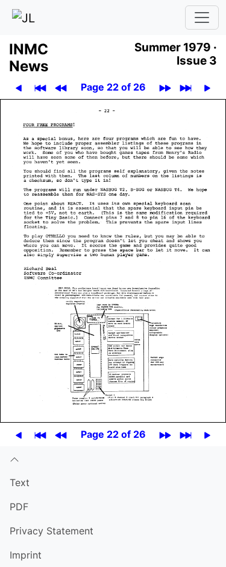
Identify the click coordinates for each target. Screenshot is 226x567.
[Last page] (186, 87)
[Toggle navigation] (202, 17)
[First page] (40, 87)
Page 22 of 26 (113, 87)
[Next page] (208, 87)
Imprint (26, 555)
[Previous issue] (61, 87)
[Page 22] (113, 260)
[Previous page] (19, 87)
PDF (19, 507)
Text (20, 482)
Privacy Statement (51, 531)
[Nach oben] (113, 458)
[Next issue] (165, 87)
